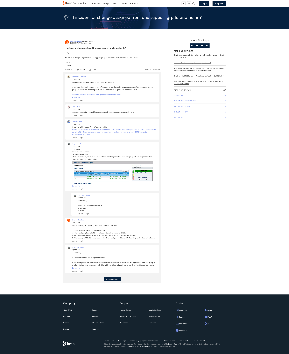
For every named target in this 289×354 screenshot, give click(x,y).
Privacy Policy (134, 341)
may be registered (146, 346)
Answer (82, 69)
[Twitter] (202, 45)
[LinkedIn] (207, 45)
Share (94, 70)
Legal (124, 341)
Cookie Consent (199, 341)
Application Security (168, 341)
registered (132, 346)
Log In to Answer (112, 279)
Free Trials (115, 341)
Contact (106, 341)
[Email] (192, 45)
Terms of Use (172, 344)
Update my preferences (150, 341)
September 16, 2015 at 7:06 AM (81, 44)
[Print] (197, 45)
